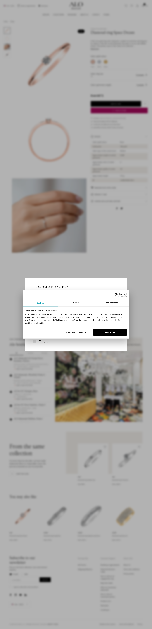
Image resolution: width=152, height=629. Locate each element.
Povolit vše (110, 332)
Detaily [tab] (76, 303)
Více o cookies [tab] (112, 303)
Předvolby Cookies (74, 332)
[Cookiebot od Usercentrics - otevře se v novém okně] (116, 295)
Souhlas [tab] (40, 303)
